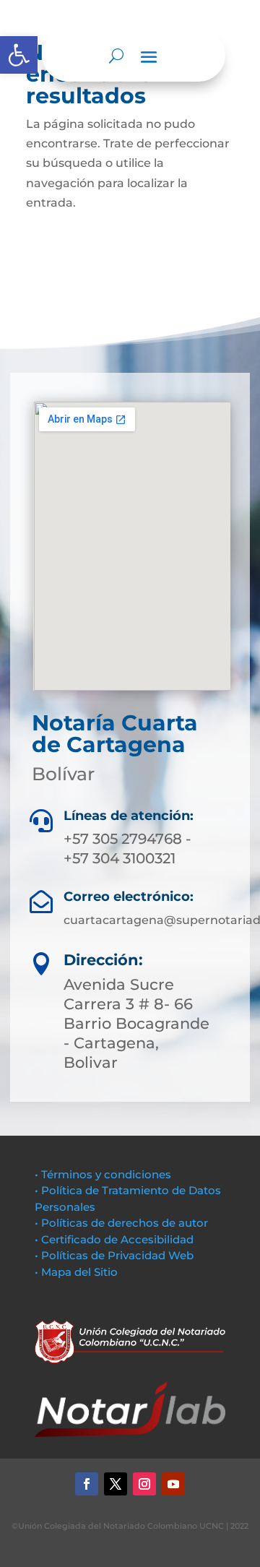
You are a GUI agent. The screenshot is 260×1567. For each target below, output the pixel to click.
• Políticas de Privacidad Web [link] (114, 1255)
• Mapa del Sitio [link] (78, 1272)
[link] (19, 55)
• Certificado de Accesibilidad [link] (114, 1239)
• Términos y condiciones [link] (103, 1174)
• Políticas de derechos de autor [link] (121, 1223)
